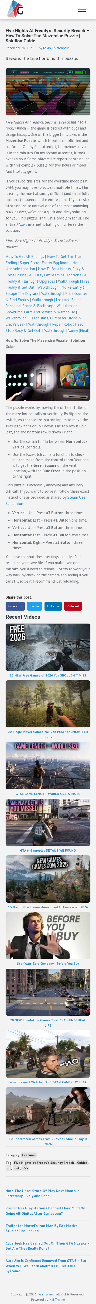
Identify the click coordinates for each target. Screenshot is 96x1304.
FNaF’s (21, 224)
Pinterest (73, 606)
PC (8, 1168)
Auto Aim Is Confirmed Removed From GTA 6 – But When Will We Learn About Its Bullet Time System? (46, 1265)
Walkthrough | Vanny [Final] (66, 330)
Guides (82, 1163)
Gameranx (46, 1294)
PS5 (25, 1168)
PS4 (16, 1168)
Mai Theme (57, 1299)
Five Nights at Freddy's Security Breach (44, 1163)
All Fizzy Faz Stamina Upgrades (55, 275)
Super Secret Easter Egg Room (44, 262)
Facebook (15, 606)
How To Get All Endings (25, 256)
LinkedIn (53, 606)
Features (29, 1155)
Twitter (34, 606)
